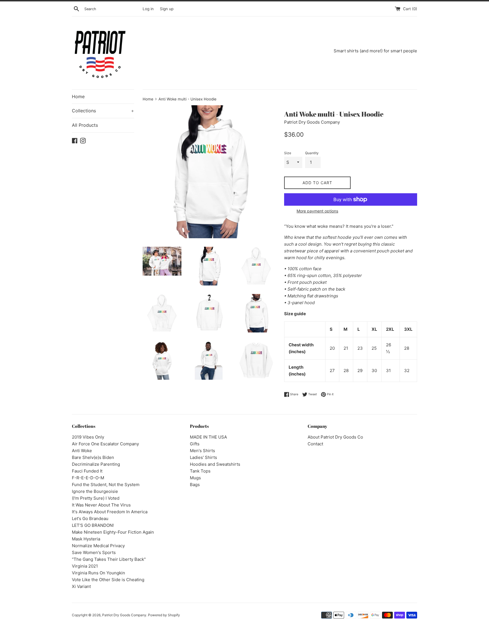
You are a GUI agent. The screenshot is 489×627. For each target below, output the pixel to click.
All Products (85, 125)
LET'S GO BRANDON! (93, 525)
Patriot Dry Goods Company (124, 615)
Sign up (166, 9)
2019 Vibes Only (88, 437)
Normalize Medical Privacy (98, 545)
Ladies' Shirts (203, 457)
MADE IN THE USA (208, 437)
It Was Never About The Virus (101, 505)
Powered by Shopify (164, 615)
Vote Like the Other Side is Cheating (108, 579)
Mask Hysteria (86, 539)
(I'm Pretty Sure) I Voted (95, 498)
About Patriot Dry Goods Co (335, 437)
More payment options (317, 211)
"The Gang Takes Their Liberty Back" (109, 559)
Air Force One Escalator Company (105, 443)
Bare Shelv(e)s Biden (93, 457)
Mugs (195, 477)
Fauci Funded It (87, 471)
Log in (148, 9)
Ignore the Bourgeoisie (95, 491)
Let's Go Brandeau (90, 518)
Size (287, 153)
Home (78, 96)
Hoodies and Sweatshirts (215, 464)
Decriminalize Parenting (96, 464)
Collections (103, 110)
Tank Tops (200, 471)
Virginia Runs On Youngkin (98, 573)
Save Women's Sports (94, 552)
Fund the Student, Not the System (106, 484)
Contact (315, 443)
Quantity (312, 153)
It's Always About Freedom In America (109, 511)
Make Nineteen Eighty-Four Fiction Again (113, 532)
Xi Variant (81, 586)
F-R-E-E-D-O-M (88, 477)
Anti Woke (82, 450)
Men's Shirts (202, 450)
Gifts (195, 443)
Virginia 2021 (85, 566)
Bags (195, 484)
